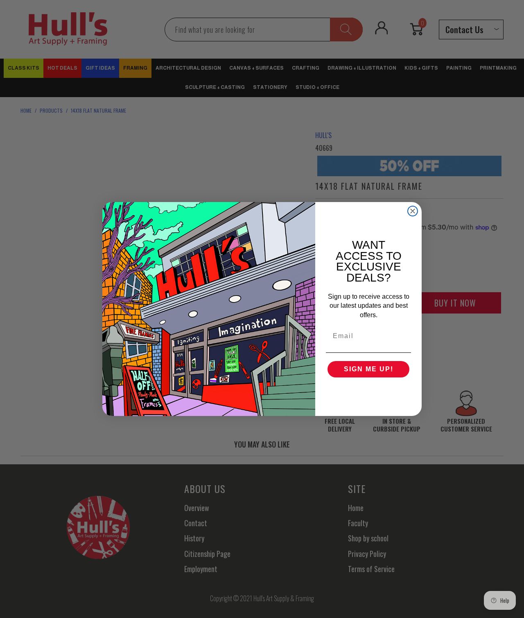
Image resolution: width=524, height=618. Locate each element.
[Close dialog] (413, 211)
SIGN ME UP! (368, 369)
